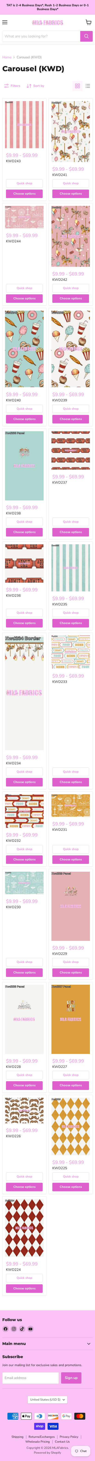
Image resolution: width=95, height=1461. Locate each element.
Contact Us (62, 1442)
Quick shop (24, 183)
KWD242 (59, 279)
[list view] (88, 86)
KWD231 (59, 829)
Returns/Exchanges (42, 1437)
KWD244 (13, 241)
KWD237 (59, 482)
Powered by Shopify (47, 1453)
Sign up (71, 1377)
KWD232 (13, 840)
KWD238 (13, 513)
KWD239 (59, 400)
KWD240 (13, 400)
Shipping (18, 1437)
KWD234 (13, 763)
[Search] (86, 36)
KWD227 (59, 1066)
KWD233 (59, 681)
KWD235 (59, 604)
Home (7, 57)
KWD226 (13, 1136)
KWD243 (13, 161)
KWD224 (13, 1269)
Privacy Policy (69, 1437)
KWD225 (59, 1168)
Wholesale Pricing (37, 1442)
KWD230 (13, 907)
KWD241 (59, 175)
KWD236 (13, 595)
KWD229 (59, 953)
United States (45, 1400)
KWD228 (13, 1066)
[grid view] (77, 86)
